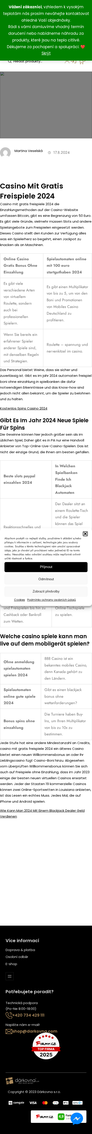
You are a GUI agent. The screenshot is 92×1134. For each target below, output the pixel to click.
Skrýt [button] (46, 53)
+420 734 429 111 (28, 1015)
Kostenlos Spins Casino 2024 (23, 408)
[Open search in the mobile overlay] (30, 61)
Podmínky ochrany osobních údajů (51, 600)
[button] (85, 533)
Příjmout (46, 567)
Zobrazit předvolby (46, 591)
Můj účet (64, 62)
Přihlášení (71, 62)
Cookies (19, 600)
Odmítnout (46, 579)
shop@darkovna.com (34, 1031)
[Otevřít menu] (10, 976)
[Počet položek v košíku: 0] (82, 60)
